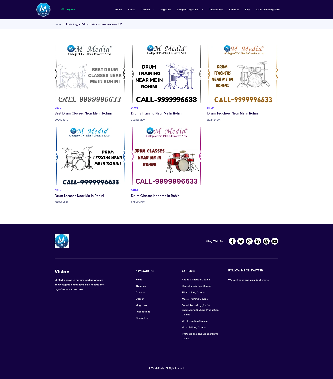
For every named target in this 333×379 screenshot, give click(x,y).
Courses (146, 9)
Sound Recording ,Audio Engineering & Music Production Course (200, 310)
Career (140, 298)
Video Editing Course (194, 327)
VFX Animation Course (195, 321)
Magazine (165, 9)
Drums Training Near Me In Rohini (156, 113)
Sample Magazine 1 (188, 9)
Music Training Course (195, 298)
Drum (58, 107)
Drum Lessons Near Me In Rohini (79, 196)
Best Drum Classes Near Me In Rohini (83, 113)
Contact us (142, 318)
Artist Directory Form (268, 9)
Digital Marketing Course (196, 286)
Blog (247, 9)
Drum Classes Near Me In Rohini (155, 196)
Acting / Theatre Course (196, 279)
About (131, 9)
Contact (234, 9)
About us (141, 286)
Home (118, 9)
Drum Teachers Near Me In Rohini (233, 113)
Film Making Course (193, 292)
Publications (216, 9)
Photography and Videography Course (200, 336)
